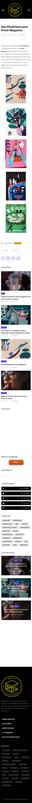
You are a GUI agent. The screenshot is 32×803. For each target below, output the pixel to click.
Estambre (5, 250)
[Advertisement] (16, 641)
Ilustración (15, 250)
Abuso (3, 293)
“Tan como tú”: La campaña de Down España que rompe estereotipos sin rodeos (15, 332)
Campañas (3, 327)
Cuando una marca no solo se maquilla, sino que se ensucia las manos (15, 298)
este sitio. (18, 243)
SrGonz (3, 34)
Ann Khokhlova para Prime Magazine (13, 364)
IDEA (16, 462)
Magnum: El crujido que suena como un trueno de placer (14, 397)
